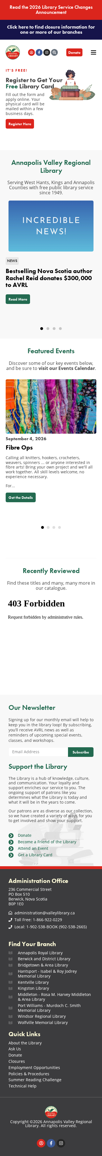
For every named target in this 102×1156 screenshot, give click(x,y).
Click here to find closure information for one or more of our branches (51, 29)
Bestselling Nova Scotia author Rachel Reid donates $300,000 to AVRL (49, 278)
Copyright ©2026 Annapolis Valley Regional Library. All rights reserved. (51, 1123)
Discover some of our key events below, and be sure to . (51, 365)
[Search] (54, 52)
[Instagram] (46, 52)
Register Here (19, 123)
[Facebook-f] (39, 52)
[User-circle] (31, 52)
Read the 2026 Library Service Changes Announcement (51, 9)
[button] (41, 328)
